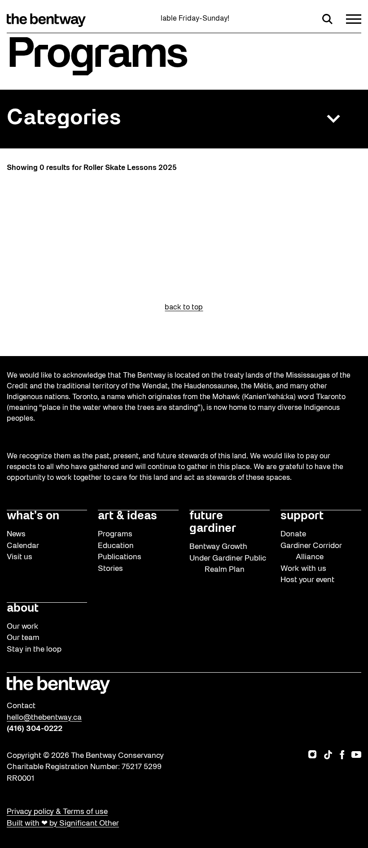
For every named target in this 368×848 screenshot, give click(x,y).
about (23, 609)
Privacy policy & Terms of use (57, 812)
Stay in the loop (34, 649)
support (302, 516)
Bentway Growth (218, 547)
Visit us (19, 557)
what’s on (33, 516)
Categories (64, 118)
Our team (23, 638)
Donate (293, 534)
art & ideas (127, 516)
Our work (23, 626)
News (16, 534)
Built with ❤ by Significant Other (63, 823)
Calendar (23, 546)
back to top (184, 307)
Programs (115, 534)
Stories (110, 568)
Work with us (303, 568)
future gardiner (212, 522)
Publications (119, 557)
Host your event (307, 580)
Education (116, 546)
